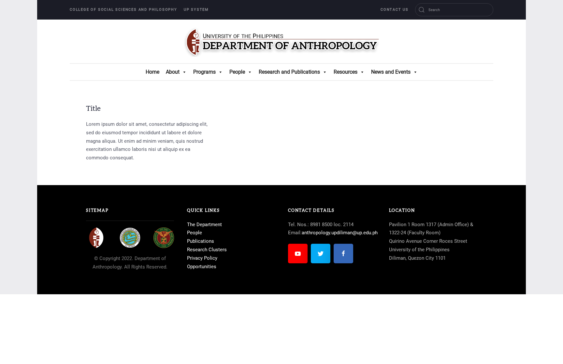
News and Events (391, 72)
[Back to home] (281, 41)
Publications (200, 241)
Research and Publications (289, 72)
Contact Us (395, 9)
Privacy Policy (202, 258)
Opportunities (201, 266)
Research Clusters (207, 250)
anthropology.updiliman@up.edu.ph (340, 233)
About (173, 72)
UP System (196, 9)
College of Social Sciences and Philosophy (123, 9)
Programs (204, 72)
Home (152, 72)
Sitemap (97, 211)
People (237, 72)
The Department (204, 224)
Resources (345, 72)
